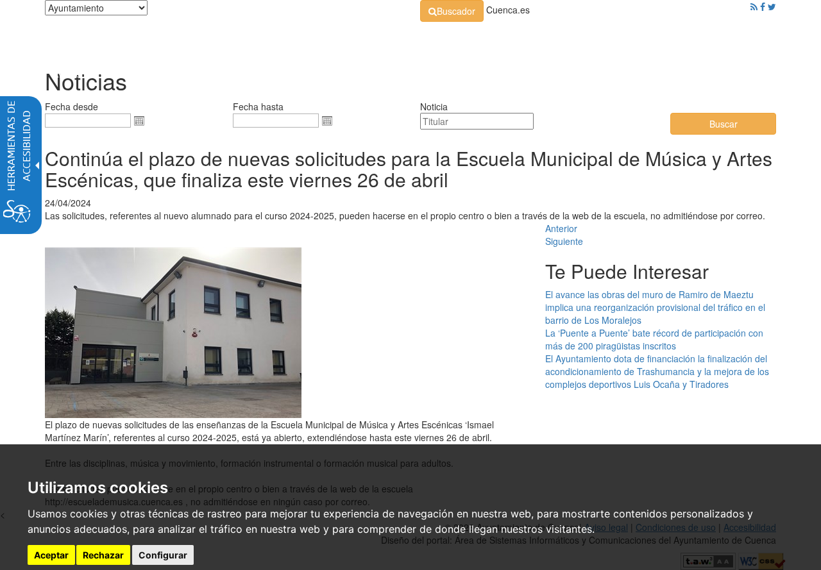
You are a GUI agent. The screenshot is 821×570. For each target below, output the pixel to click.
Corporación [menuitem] (226, 38)
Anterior (561, 228)
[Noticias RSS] (754, 6)
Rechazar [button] (103, 554)
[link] (452, 11)
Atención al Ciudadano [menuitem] (588, 38)
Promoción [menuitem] (683, 38)
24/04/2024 (68, 202)
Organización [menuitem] (305, 38)
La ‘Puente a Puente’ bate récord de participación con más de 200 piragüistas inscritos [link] (654, 339)
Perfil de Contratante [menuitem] (472, 38)
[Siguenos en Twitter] (772, 6)
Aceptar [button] (51, 554)
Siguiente (564, 241)
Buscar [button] (723, 123)
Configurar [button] (163, 554)
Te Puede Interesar (627, 270)
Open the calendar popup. (139, 120)
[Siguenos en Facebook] (762, 6)
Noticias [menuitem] (740, 38)
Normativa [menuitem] (381, 38)
